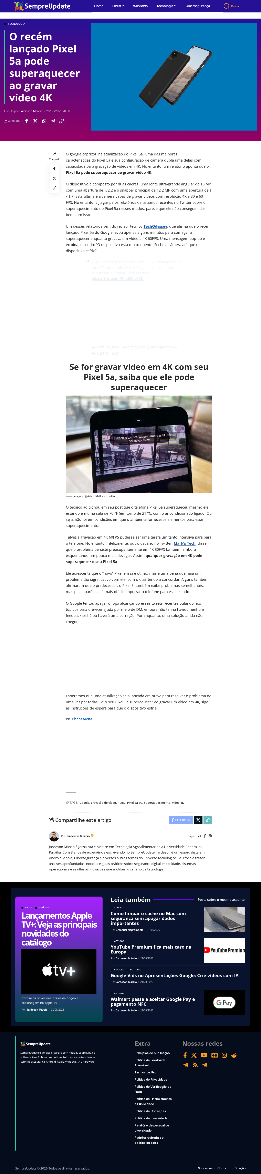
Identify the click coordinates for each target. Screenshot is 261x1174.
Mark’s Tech (185, 543)
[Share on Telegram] (53, 121)
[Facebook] (204, 836)
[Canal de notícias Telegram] (204, 1065)
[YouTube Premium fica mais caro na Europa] (224, 950)
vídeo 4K (178, 803)
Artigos (119, 941)
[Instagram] (210, 836)
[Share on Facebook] (26, 121)
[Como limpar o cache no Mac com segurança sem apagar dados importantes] (224, 919)
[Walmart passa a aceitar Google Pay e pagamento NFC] (224, 1002)
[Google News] (214, 1055)
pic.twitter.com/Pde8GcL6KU (118, 278)
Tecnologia (16, 24)
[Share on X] (35, 121)
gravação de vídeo (103, 803)
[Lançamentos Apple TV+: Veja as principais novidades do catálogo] (58, 971)
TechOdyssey (155, 226)
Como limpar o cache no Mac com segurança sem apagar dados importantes (148, 918)
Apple (29, 908)
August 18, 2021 (106, 353)
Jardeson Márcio (31, 111)
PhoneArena (82, 719)
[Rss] (195, 1065)
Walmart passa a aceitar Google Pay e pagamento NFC (153, 1001)
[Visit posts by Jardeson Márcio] (54, 836)
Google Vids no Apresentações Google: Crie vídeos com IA (175, 975)
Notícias (44, 908)
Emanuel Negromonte (129, 929)
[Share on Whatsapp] (44, 121)
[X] (194, 1055)
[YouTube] (204, 1055)
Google (84, 803)
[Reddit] (234, 1055)
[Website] (199, 836)
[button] (227, 6)
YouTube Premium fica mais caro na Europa (151, 949)
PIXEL (121, 803)
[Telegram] (185, 1065)
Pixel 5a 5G (134, 803)
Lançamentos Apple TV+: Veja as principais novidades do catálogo (58, 928)
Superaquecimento (157, 803)
